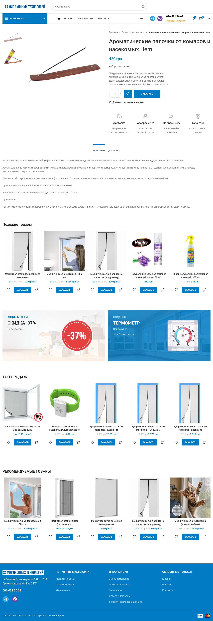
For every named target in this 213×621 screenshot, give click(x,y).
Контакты (167, 590)
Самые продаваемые (133, 32)
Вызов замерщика (119, 578)
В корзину (128, 94)
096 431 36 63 (174, 16)
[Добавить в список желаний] (8, 290)
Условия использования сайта (126, 601)
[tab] (99, 149)
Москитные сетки (65, 578)
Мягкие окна (63, 590)
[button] (37, 290)
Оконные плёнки (65, 584)
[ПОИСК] (143, 7)
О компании (115, 590)
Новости (167, 584)
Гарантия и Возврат (120, 584)
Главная (113, 32)
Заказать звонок (175, 20)
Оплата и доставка (119, 596)
